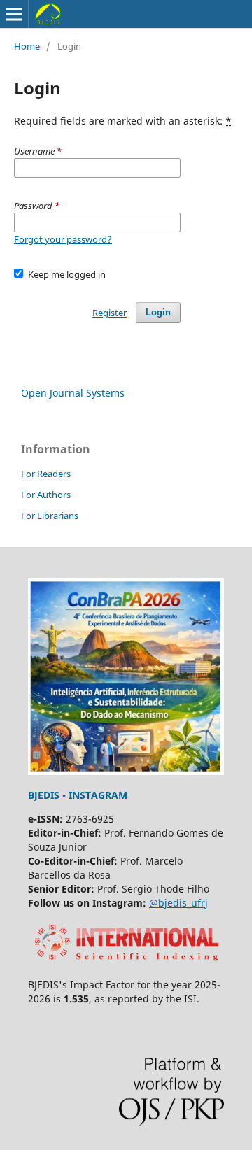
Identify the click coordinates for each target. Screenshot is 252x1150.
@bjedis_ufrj (178, 902)
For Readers (46, 473)
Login (158, 312)
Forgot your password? (63, 239)
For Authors (46, 494)
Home (27, 46)
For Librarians (49, 515)
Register (109, 312)
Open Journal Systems (73, 392)
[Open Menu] (14, 14)
